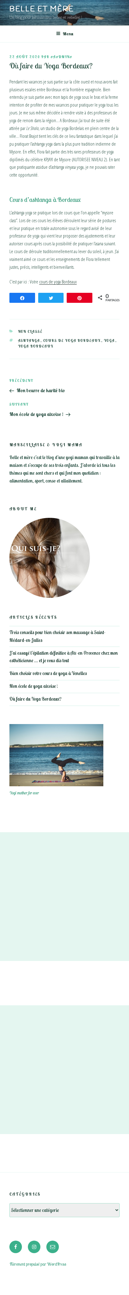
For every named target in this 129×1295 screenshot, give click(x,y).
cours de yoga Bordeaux (58, 281)
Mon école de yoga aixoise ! (33, 686)
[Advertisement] (64, 896)
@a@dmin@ (61, 57)
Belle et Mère (41, 9)
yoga (109, 340)
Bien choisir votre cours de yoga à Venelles (48, 673)
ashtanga (29, 340)
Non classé (30, 331)
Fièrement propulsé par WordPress (37, 1264)
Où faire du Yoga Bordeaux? (35, 699)
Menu (68, 34)
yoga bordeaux (36, 346)
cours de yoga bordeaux (72, 340)
